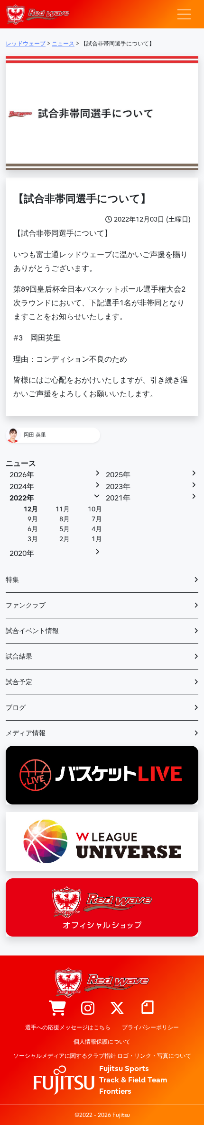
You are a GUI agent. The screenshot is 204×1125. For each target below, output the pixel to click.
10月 (95, 509)
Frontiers (115, 1091)
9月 (33, 519)
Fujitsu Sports (124, 1068)
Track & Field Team (133, 1080)
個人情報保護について (102, 1041)
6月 (33, 529)
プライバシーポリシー (150, 1027)
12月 (31, 509)
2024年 (21, 486)
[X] (117, 1009)
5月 (64, 529)
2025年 (118, 475)
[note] (147, 1009)
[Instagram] (88, 1009)
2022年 (21, 498)
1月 (97, 539)
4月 (97, 529)
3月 (33, 539)
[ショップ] (57, 1009)
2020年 (21, 553)
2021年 (118, 498)
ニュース (21, 463)
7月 (97, 519)
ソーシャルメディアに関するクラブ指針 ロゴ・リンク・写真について (102, 1056)
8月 (64, 519)
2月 (64, 539)
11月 (63, 509)
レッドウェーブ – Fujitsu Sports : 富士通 (38, 14)
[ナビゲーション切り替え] (184, 14)
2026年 (21, 475)
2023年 (118, 486)
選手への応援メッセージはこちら (68, 1027)
